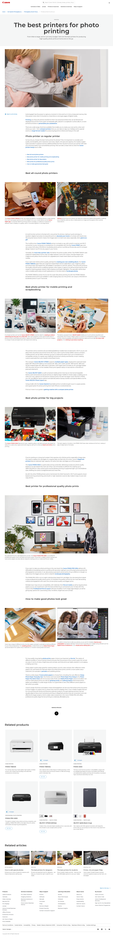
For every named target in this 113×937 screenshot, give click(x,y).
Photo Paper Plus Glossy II (69, 677)
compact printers (45, 129)
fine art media (67, 585)
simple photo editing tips (83, 645)
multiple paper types (61, 362)
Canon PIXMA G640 (12, 443)
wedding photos (26, 646)
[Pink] (51, 816)
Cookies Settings (91, 925)
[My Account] (109, 3)
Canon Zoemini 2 (44, 384)
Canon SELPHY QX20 (34, 373)
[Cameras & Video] (40, 6)
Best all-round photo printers (35, 154)
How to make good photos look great (37, 164)
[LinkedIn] (101, 929)
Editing (59, 218)
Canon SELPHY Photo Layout (35, 380)
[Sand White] (80, 816)
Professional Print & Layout (42, 588)
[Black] (46, 816)
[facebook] (98, 929)
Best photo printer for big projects (36, 159)
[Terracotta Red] (85, 816)
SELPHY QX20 (76, 335)
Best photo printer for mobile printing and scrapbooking (43, 157)
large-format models (38, 131)
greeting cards (54, 680)
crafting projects (67, 680)
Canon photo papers (46, 675)
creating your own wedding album (67, 262)
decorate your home (63, 236)
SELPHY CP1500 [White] (47, 823)
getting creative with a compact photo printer (58, 389)
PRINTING (56, 19)
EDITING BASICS (9, 867)
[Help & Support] (83, 6)
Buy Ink (43, 776)
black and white (47, 445)
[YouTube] (109, 929)
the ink (73, 658)
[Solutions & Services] (72, 6)
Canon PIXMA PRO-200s (39, 555)
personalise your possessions (48, 123)
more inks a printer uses (41, 252)
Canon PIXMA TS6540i (13, 218)
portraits (44, 671)
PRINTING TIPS (87, 867)
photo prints (47, 658)
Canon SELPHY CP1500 (27, 335)
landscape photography (62, 574)
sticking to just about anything (74, 340)
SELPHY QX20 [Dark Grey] (82, 823)
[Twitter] (105, 929)
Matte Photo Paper (49, 646)
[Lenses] (46, 6)
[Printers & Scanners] (59, 6)
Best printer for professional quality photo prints (40, 161)
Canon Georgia (6, 929)
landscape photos (72, 271)
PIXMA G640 (77, 767)
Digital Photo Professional (64, 645)
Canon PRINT (76, 245)
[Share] (56, 713)
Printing (28, 120)
